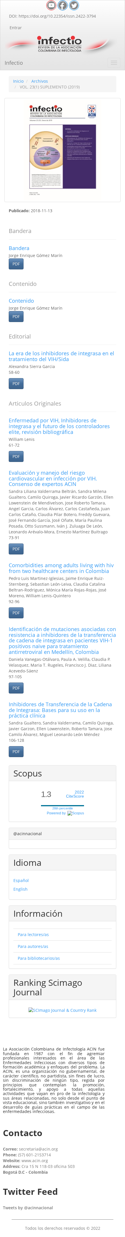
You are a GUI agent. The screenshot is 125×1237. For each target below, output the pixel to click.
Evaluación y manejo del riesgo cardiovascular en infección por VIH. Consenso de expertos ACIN (53, 478)
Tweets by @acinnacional (28, 1207)
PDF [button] (16, 264)
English (20, 889)
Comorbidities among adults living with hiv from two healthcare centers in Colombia (61, 568)
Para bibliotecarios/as (39, 958)
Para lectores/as (33, 934)
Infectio (14, 62)
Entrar (16, 27)
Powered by (57, 813)
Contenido (21, 300)
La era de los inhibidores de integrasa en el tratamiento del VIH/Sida (61, 356)
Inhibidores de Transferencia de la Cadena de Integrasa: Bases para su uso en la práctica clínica (60, 710)
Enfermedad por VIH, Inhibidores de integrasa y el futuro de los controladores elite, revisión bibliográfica (59, 426)
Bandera (19, 248)
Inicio (18, 81)
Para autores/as (33, 946)
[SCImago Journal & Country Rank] (62, 1010)
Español (21, 880)
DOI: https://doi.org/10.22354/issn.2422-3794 (52, 16)
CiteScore (75, 794)
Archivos (39, 81)
